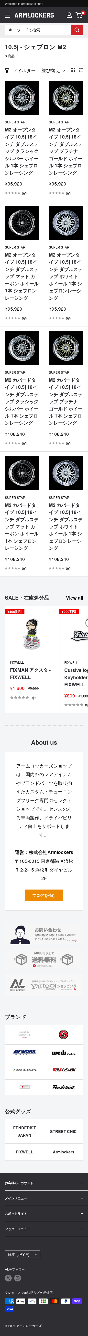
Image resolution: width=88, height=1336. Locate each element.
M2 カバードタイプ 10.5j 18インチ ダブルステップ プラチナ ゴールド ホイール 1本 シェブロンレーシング (66, 401)
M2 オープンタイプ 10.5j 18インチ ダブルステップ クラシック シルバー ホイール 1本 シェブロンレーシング (22, 151)
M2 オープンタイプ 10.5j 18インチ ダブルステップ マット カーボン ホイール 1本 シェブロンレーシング (22, 276)
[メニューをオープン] (7, 16)
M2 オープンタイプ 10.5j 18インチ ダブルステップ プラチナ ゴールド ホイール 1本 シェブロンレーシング (66, 151)
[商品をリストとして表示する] (81, 70)
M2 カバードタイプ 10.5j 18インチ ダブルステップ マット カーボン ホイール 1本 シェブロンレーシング (22, 526)
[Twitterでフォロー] (8, 1278)
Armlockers (63, 1152)
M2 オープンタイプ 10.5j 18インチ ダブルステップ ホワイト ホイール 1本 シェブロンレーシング (66, 276)
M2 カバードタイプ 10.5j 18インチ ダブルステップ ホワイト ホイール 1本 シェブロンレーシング (66, 526)
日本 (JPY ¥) (18, 1254)
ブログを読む (44, 895)
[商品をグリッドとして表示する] (73, 70)
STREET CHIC (63, 1131)
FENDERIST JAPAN (24, 1131)
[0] (79, 15)
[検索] (77, 30)
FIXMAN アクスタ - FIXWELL (30, 673)
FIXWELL (17, 662)
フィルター (24, 70)
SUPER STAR (15, 122)
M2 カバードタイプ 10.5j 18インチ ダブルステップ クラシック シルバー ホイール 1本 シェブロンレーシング (22, 401)
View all (74, 597)
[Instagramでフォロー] (17, 1278)
